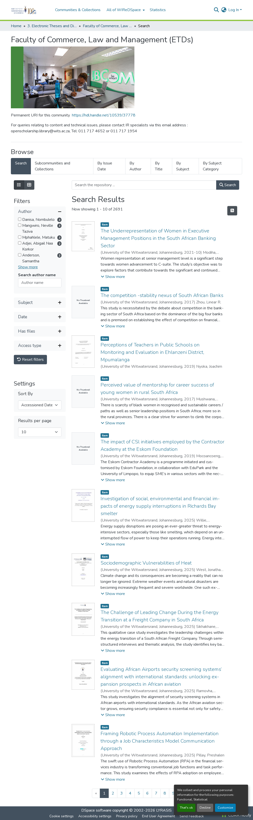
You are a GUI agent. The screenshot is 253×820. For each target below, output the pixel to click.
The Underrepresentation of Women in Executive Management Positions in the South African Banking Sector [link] (158, 238)
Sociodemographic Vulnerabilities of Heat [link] (146, 563)
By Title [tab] (159, 166)
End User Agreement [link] (158, 816)
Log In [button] (234, 10)
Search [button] (229, 185)
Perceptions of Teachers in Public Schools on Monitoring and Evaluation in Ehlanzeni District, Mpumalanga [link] (152, 352)
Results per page (34, 420)
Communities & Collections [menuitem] (78, 10)
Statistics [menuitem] (158, 10)
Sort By (25, 393)
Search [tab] (21, 163)
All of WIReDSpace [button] (123, 10)
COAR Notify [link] (239, 815)
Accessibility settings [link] (94, 816)
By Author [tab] (135, 166)
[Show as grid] (29, 185)
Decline (205, 807)
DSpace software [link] (96, 810)
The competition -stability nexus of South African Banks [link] (162, 295)
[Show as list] (19, 185)
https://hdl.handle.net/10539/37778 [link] (103, 115)
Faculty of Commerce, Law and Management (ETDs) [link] (107, 26)
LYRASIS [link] (164, 810)
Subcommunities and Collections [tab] (52, 166)
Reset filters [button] (32, 359)
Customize (225, 807)
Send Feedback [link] (192, 816)
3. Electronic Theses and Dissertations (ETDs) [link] (52, 26)
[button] (30, 10)
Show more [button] (28, 267)
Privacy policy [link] (126, 816)
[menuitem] (125, 10)
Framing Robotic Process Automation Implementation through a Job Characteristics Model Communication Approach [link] (160, 741)
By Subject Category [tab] (212, 166)
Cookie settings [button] (61, 816)
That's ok (186, 807)
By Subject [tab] (182, 166)
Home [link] (16, 26)
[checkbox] (19, 219)
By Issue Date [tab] (104, 166)
